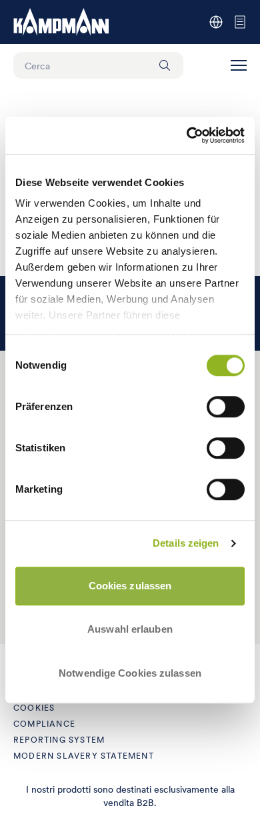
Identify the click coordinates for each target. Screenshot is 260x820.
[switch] (226, 406)
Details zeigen (186, 543)
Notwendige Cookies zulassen (130, 673)
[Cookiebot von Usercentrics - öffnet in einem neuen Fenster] (187, 135)
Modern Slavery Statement (83, 756)
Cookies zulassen (130, 585)
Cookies (34, 708)
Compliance (44, 724)
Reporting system (59, 740)
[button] (239, 65)
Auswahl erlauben (130, 629)
